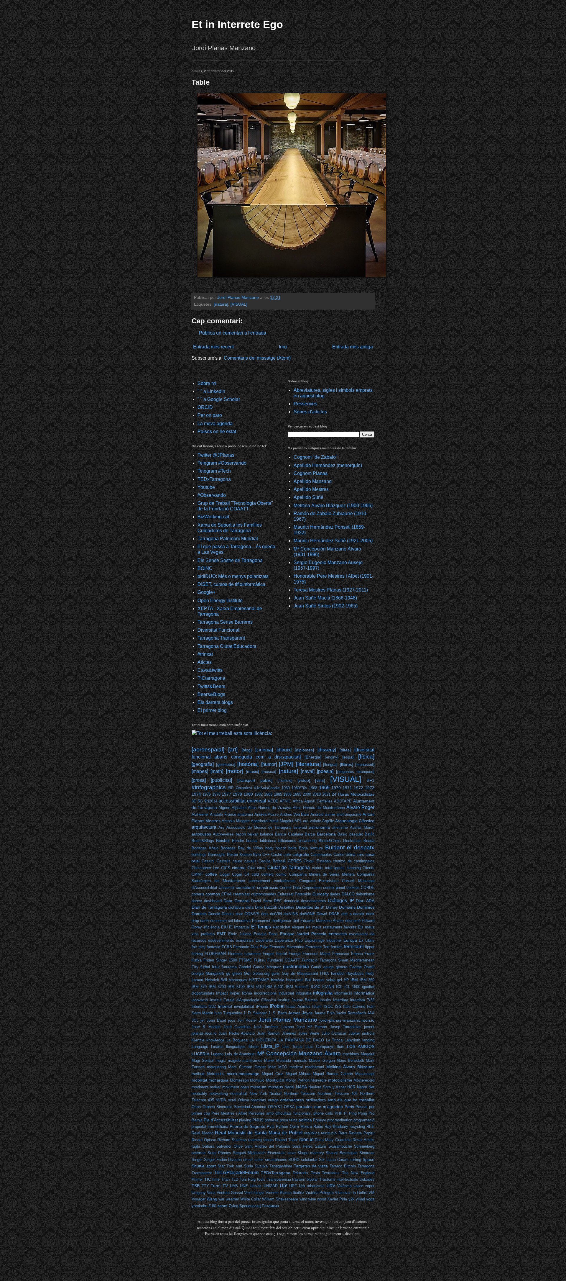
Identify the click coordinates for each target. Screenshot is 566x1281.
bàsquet (356, 834)
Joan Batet (216, 1020)
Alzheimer (200, 814)
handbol (337, 973)
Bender (238, 840)
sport (211, 1166)
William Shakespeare (280, 1199)
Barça (310, 834)
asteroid (300, 827)
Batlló (369, 834)
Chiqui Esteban (317, 861)
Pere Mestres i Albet (229, 1113)
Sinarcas (366, 1153)
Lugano (217, 1054)
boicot (281, 848)
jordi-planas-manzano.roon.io (347, 1020)
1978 (237, 794)
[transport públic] (254, 780)
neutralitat (238, 1093)
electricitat (281, 927)
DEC (278, 901)
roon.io (306, 1139)
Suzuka (261, 1166)
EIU (224, 927)
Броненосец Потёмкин (259, 1206)
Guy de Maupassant (300, 973)
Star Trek (226, 1166)
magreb (234, 1060)
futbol (205, 967)
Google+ (206, 592)
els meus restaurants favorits (331, 927)
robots (268, 1140)
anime (330, 814)
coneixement (259, 881)
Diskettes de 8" (310, 907)
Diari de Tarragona (209, 907)
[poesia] (325, 771)
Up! (283, 1185)
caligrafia (300, 854)
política (305, 1120)
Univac (255, 1186)
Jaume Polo (324, 1013)
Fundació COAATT (283, 960)
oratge (273, 1100)
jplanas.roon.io (204, 1033)
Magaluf (367, 1054)
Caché (276, 854)
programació (363, 1120)
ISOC (328, 1006)
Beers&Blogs (211, 694)
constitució (246, 887)
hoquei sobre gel (327, 980)
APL (298, 821)
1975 (207, 794)
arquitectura (204, 827)
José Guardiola (237, 1027)
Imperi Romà (241, 993)
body (269, 848)
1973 (369, 787)
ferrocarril (354, 946)
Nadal (289, 1087)
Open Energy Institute (220, 600)
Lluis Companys (320, 1046)
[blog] (246, 750)
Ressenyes (305, 403)
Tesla (315, 1173)
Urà (302, 1186)
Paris (349, 1106)
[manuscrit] (364, 764)
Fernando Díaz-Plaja (250, 947)
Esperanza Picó (288, 940)
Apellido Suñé (308, 497)
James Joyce (300, 1012)
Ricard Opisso (204, 1140)
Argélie (328, 821)
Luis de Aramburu (240, 1054)
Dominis (199, 913)
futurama (229, 967)
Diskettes (286, 907)
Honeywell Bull (299, 980)
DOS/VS (252, 914)
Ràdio (318, 1126)
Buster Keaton (239, 854)
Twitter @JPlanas (216, 455)
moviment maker (206, 1087)
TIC (207, 1179)
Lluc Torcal (292, 1046)
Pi (346, 1113)
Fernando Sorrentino (286, 947)
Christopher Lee (205, 868)
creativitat (241, 894)
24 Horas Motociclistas (353, 794)
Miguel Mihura (298, 1074)
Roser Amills (363, 1140)
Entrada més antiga (352, 346)
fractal (281, 953)
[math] (216, 771)
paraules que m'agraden (319, 1106)
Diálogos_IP (341, 900)
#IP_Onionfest (240, 788)
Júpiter (354, 1033)
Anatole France (223, 814)
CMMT (197, 874)
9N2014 (210, 801)
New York (258, 1093)
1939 (286, 788)
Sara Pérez (302, 1146)
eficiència (211, 927)
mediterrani (314, 1067)
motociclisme (340, 1080)
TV (225, 1185)
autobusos (201, 834)
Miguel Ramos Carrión (333, 1074)
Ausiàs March (362, 827)
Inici (283, 346)
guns (276, 973)
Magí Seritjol (203, 1060)
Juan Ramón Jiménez (276, 1033)
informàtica (364, 993)
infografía (323, 992)
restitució (329, 1133)
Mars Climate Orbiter (247, 1067)
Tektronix (300, 1173)
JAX (370, 1013)
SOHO (294, 1159)
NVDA (220, 1100)
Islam (317, 1006)
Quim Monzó (301, 1126)
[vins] (320, 780)
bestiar (252, 840)
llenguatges (236, 1046)
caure (237, 861)
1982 (258, 794)
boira (292, 848)
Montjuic (257, 1080)
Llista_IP (270, 1046)
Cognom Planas (311, 473)
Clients (368, 868)
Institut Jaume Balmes (298, 1000)
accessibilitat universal (242, 800)
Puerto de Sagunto (247, 1126)
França (294, 953)
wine (312, 1199)
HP (346, 980)
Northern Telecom (299, 1093)
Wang (212, 1199)
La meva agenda (215, 423)
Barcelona (326, 834)
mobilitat (199, 1080)
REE (370, 1126)
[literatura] (308, 764)
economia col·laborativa (230, 920)
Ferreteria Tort (317, 947)
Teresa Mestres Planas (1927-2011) (331, 589)
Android (316, 814)
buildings (199, 854)
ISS (338, 1006)
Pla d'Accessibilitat (221, 1120)
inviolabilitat (244, 1006)
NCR (351, 1087)
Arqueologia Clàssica (354, 820)
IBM (354, 979)
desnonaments (313, 901)
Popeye (319, 1120)
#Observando (212, 495)
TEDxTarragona (214, 479)
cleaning (354, 868)
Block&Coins (330, 840)
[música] (268, 771)
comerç (267, 874)
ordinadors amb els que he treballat (340, 1099)
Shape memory (310, 1153)
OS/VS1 (275, 1107)
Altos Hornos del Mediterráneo (319, 807)
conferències (285, 881)
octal (232, 1100)
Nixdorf (275, 1093)
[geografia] (203, 764)
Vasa (211, 1192)
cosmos (212, 894)
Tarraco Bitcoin (343, 1166)
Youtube (206, 487)
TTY (205, 1186)
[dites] (345, 750)
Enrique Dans (266, 934)
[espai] (348, 757)
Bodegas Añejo (205, 848)
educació (353, 920)
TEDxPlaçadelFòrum (236, 1172)
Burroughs (217, 854)
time (216, 1179)
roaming (255, 1140)
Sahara (208, 1146)
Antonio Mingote (235, 821)
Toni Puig (248, 1179)
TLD (234, 1179)
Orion (196, 1107)
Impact (222, 993)
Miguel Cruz (272, 1074)
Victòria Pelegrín (319, 1192)
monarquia (218, 1080)
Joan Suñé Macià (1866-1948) (325, 597)
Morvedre (319, 1080)
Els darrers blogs (215, 702)
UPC (293, 1186)
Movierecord (363, 1080)
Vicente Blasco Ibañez (285, 1192)
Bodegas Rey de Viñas (242, 848)
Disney (332, 907)
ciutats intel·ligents (328, 868)
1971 (347, 787)
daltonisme (365, 894)
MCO (282, 1067)
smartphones (276, 1159)
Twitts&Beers (211, 686)
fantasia (213, 947)
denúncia (291, 901)
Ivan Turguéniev (228, 1013)
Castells (224, 861)
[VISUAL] (239, 304)
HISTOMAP (259, 980)
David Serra (261, 901)
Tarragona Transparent (221, 637)
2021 (326, 794)
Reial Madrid (202, 1133)
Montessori (239, 1080)
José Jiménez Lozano (273, 1027)
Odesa (243, 1100)
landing (368, 1040)
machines (351, 1054)
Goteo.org (261, 973)
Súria (248, 1166)
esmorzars (245, 940)
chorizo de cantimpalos (353, 861)
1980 (248, 794)
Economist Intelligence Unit (275, 920)
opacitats (258, 1100)
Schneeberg (364, 1146)
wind (303, 1199)
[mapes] (200, 771)
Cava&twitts (210, 670)
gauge (328, 967)
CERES (295, 861)
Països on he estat (217, 431)
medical (296, 1067)
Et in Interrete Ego (237, 24)
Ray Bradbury (336, 1126)
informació (343, 993)
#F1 (370, 780)
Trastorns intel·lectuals (338, 1179)
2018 (316, 794)
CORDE (367, 887)
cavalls (250, 861)
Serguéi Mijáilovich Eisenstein (259, 1153)
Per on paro (210, 415)
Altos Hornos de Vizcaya (269, 807)
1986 (287, 794)
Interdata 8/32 (204, 1006)
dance (197, 901)
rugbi (196, 1146)
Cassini (208, 861)
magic (220, 1060)
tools (261, 1179)
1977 (226, 794)
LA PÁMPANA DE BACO (301, 1040)
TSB (196, 1185)
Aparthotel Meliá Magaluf (272, 821)
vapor (358, 1186)
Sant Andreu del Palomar (267, 1146)
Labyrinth (352, 1040)
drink (370, 914)
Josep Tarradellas (345, 1027)
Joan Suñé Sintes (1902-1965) (326, 605)
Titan (225, 1179)
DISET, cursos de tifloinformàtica (231, 584)
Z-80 (212, 1206)
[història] (248, 764)
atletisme (340, 827)
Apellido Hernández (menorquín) (328, 465)
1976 (216, 794)
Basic (342, 834)
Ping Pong (358, 1113)
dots (265, 914)
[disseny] (326, 749)
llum (340, 1046)
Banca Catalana (289, 834)
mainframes (252, 1060)
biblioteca (268, 840)
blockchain (352, 840)
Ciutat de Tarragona (288, 867)
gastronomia (296, 966)
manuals (300, 1060)
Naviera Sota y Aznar (327, 1087)
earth (204, 920)
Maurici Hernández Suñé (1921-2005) (333, 540)
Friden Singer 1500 (220, 960)
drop (195, 920)
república (312, 1133)
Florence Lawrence (244, 953)
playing (245, 1120)
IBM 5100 (236, 986)
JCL (195, 1020)
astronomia (319, 827)
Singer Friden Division (223, 1159)
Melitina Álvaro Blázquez (350, 1066)
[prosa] (199, 780)
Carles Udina (344, 854)
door (239, 914)
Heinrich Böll (216, 980)
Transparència (279, 1179)
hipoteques (238, 980)
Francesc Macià (316, 953)
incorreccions (265, 993)
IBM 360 (367, 980)
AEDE (273, 801)
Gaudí (316, 967)
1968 (313, 788)
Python (282, 1126)
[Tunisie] (285, 780)
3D (194, 801)
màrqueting (216, 1067)
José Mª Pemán (312, 1027)
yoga (370, 1199)
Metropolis (215, 1074)
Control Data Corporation (300, 887)
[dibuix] (284, 749)
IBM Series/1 (297, 986)
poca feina (288, 1120)
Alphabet (239, 807)
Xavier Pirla (337, 1199)
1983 (268, 794)
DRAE (334, 914)
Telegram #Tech (214, 471)
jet (202, 1020)
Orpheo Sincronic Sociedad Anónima (234, 1107)
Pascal (361, 1107)
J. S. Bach (277, 1013)
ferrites (337, 947)
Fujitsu (259, 960)
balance (266, 834)
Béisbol (223, 840)
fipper (369, 947)
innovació (200, 1000)
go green (234, 973)
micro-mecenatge (243, 1073)
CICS (225, 868)
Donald (214, 914)
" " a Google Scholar (219, 399)
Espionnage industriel (323, 940)
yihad (360, 1199)
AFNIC (285, 801)
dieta (249, 907)
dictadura (236, 907)
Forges (268, 953)
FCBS (227, 947)
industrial (286, 993)
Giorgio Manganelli (208, 973)
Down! (322, 914)
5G (200, 801)
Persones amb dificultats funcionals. (280, 1113)
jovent (369, 1027)
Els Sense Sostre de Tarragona (230, 560)
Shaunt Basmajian (342, 1153)
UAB (234, 1186)
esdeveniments (221, 940)
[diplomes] (304, 750)
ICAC (315, 986)
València (344, 1186)
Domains (347, 907)
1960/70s (299, 788)
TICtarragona (211, 678)
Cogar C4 (240, 874)
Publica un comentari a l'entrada (232, 332)
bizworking (308, 840)
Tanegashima (280, 1166)
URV (331, 1185)
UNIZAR (271, 1186)
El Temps (261, 926)
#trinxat (205, 654)
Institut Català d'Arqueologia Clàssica (243, 1000)
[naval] (308, 771)
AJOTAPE (343, 801)
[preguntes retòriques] (355, 771)
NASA (301, 1087)
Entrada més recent (213, 346)
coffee (211, 874)
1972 (358, 787)
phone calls (323, 1113)
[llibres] (346, 764)
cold (255, 874)
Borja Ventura (311, 848)
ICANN (328, 986)
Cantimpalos (321, 854)
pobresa (271, 1120)
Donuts (228, 914)
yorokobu (199, 1206)
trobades (367, 1179)
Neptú (362, 1087)
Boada (368, 840)
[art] (233, 749)
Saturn (320, 1146)
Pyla (270, 1126)
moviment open (235, 1087)
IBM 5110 (255, 986)
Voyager (198, 1199)
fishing (197, 953)
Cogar (225, 874)
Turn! (216, 1185)
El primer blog (212, 710)
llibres (254, 1046)
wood (321, 1199)
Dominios (365, 907)
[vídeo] (303, 780)
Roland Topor (286, 1140)
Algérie (224, 807)
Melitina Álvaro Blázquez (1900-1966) (333, 505)
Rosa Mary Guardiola (333, 1140)
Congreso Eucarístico (318, 881)
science (199, 1152)
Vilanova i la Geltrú (351, 1192)
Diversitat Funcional (218, 630)
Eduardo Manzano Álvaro (322, 920)
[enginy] (331, 757)
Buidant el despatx (349, 847)
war (221, 1199)
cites (261, 868)
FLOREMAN (215, 953)
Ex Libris (366, 940)
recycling (357, 1126)
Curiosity (320, 894)
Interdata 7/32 (362, 1000)
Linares (217, 1046)
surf (239, 1166)
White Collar (250, 1199)
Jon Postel (246, 1020)
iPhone (262, 1006)
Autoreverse (223, 834)
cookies (353, 887)
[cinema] (264, 749)
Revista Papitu (361, 1133)
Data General (236, 900)
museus (275, 1087)
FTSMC (245, 960)
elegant (298, 927)
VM (371, 1192)
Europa (350, 940)
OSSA (289, 1107)
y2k (351, 1199)
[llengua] (330, 764)
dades (335, 894)
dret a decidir (352, 914)
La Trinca (334, 1040)
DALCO (348, 894)
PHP (339, 1113)
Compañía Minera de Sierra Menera (322, 874)
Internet (225, 1006)
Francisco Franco (347, 953)
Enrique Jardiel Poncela (303, 933)
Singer (197, 1159)
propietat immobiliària (210, 1126)
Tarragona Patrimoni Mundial (228, 538)
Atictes (205, 662)
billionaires (287, 840)
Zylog (233, 1206)
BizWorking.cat (213, 516)
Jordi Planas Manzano (288, 1020)
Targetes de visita (311, 1166)
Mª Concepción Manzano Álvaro (299, 1053)
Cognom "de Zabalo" (316, 457)
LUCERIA (200, 1053)
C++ (266, 854)
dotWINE (307, 914)
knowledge (215, 1040)
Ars (221, 827)
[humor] (269, 764)
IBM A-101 (274, 986)
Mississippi (364, 1074)
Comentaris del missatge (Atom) (257, 358)
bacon (241, 834)
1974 (196, 794)
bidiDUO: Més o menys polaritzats (233, 576)
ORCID (205, 407)
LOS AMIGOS (360, 1046)
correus (198, 894)
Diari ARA (365, 900)
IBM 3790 (217, 986)
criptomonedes (263, 894)
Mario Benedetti (350, 1060)
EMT (221, 933)
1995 (297, 794)
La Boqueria (237, 1040)
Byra (257, 854)
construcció (267, 887)
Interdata (340, 1000)
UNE (244, 1186)
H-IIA (324, 973)
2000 (307, 794)
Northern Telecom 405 (338, 1093)
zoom (222, 1205)
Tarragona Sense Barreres (225, 622)
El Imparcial (239, 927)
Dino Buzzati (266, 907)
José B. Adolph (206, 1027)
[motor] (234, 771)
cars (360, 854)
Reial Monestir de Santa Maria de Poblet (258, 1132)
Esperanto (264, 940)
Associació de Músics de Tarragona (258, 827)
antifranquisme (348, 814)
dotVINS (291, 914)
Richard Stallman (232, 1140)
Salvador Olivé (229, 1146)
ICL (339, 986)
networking (219, 1093)
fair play (198, 947)
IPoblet (277, 1006)
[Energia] (313, 757)
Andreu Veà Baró (294, 814)
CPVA (226, 894)
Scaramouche (340, 1146)
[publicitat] (221, 780)
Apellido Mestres (311, 489)
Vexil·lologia (254, 1192)
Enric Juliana (239, 934)
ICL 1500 (352, 986)
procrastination (339, 1120)
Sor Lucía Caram (333, 1159)
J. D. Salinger (255, 1013)
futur (216, 967)
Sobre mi (207, 383)
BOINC (205, 568)
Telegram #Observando (222, 463)
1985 (278, 794)
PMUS (258, 1120)
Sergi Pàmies (219, 1153)
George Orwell (361, 967)
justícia (368, 1033)
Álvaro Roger (360, 807)
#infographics (209, 787)
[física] (366, 756)
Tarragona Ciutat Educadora (227, 646)
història (277, 979)
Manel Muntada (277, 1060)
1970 (336, 787)
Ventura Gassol (230, 1192)
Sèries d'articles (310, 411)
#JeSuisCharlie (267, 788)
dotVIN (276, 914)
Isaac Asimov (298, 1006)
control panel (334, 887)
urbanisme (316, 1186)
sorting (355, 1159)
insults (325, 1000)
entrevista (338, 933)
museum (258, 1087)
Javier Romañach (351, 1013)
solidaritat (309, 1159)
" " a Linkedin (211, 391)
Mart (272, 1067)
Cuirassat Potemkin (294, 894)
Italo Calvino (354, 1006)
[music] (252, 771)
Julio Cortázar (334, 1033)
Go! (247, 973)
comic (281, 874)
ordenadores (292, 1099)
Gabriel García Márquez (260, 967)
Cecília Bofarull (272, 861)
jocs (231, 1020)
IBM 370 (199, 986)
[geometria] (225, 764)
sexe (291, 1153)
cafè (287, 854)
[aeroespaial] (208, 749)
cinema (239, 867)
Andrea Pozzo (266, 814)
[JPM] (286, 764)
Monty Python (297, 1080)
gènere (341, 967)
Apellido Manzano (313, 481)
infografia (303, 993)
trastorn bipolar (305, 1179)
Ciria (251, 868)
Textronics (331, 1173)
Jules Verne (308, 1033)
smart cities (253, 1159)
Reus (342, 1133)
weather (232, 1199)
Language (200, 1046)
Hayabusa (354, 973)
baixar (253, 834)
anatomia (245, 814)
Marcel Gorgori (322, 1060)
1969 (324, 787)
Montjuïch (275, 1080)
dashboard (213, 901)
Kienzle (198, 1040)
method (198, 1074)
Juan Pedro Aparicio (236, 1033)
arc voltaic (312, 821)
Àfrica (298, 801)
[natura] (221, 304)
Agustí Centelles (318, 801)
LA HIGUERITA (263, 1040)
